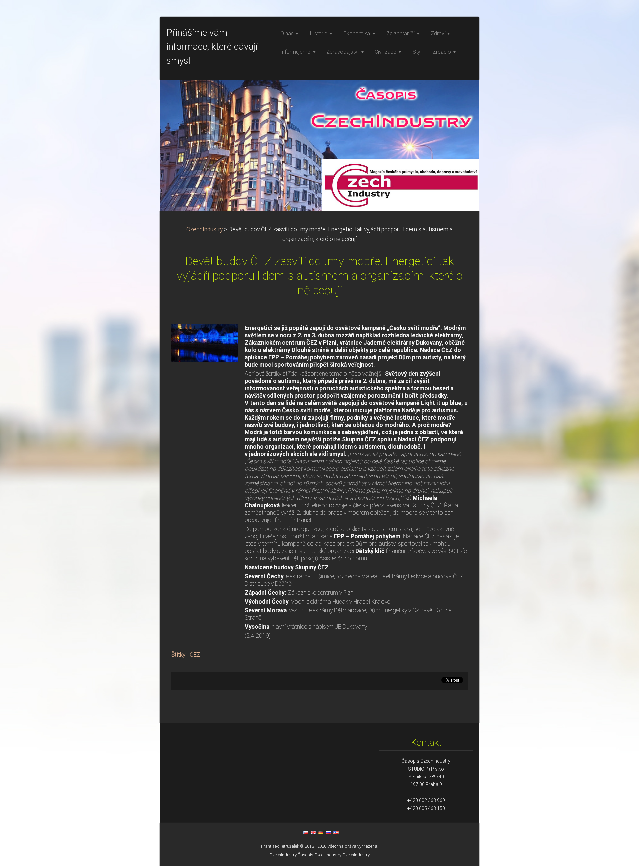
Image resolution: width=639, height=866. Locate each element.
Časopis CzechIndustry (319, 854)
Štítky (178, 654)
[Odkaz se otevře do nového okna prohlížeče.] (204, 342)
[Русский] (328, 832)
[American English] (336, 832)
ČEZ (195, 654)
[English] (313, 832)
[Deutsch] (320, 832)
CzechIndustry (204, 229)
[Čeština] (305, 832)
